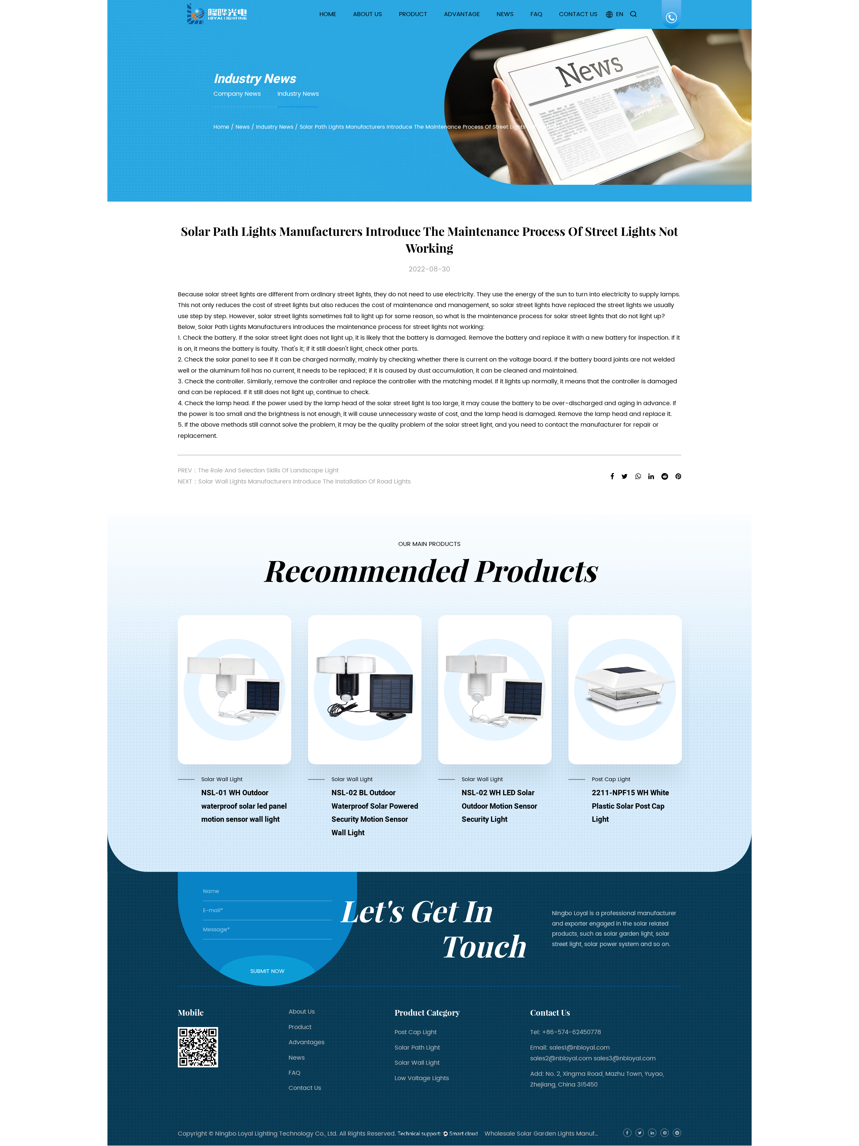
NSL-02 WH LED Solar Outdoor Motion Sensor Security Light (499, 806)
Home (327, 14)
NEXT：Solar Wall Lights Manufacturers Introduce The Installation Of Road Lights (294, 481)
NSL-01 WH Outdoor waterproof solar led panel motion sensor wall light (244, 806)
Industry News (298, 94)
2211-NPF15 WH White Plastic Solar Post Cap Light (630, 806)
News (505, 14)
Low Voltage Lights (422, 1078)
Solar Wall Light (417, 1063)
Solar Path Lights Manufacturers (244, 327)
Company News (522, 26)
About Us (367, 14)
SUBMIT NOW (267, 971)
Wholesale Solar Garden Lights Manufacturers (542, 1134)
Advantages (306, 1042)
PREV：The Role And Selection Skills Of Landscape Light (258, 470)
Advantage (462, 14)
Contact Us (578, 14)
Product (413, 14)
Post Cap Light (423, 26)
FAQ (536, 14)
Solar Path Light (417, 1048)
